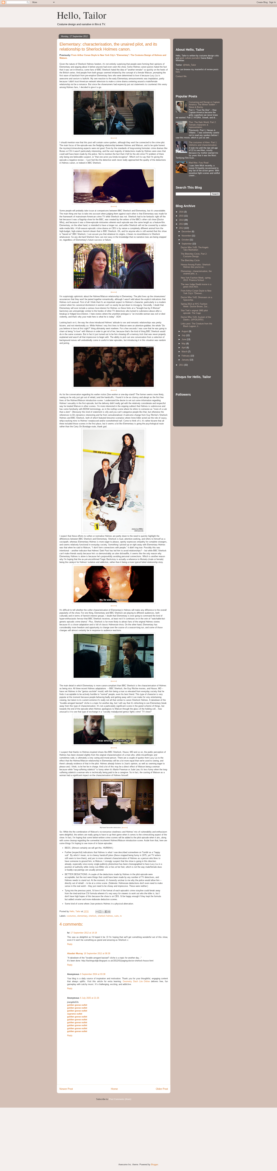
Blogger (154, 1164)
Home (114, 1089)
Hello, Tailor (81, 15)
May (184, 343)
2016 (181, 212)
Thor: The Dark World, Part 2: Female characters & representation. (202, 124)
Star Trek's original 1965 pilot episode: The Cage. (194, 311)
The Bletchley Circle (190, 260)
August (185, 331)
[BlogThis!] (100, 911)
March (185, 351)
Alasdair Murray (75, 953)
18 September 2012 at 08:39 (97, 953)
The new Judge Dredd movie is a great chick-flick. (196, 285)
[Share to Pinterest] (109, 911)
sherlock (93, 916)
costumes (71, 916)
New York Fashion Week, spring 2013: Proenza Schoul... (195, 279)
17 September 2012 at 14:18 (84, 933)
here (178, 72)
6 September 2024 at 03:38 (92, 974)
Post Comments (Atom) (120, 1099)
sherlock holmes (105, 916)
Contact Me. (181, 76)
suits (116, 916)
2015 (181, 216)
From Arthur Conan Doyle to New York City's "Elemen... (196, 292)
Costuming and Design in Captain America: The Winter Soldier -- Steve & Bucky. (204, 104)
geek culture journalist (190, 58)
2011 (181, 365)
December (187, 231)
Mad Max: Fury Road (198, 162)
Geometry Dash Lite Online (136, 981)
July (184, 335)
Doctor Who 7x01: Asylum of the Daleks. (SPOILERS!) (196, 318)
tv (121, 916)
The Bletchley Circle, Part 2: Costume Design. (194, 255)
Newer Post (66, 1089)
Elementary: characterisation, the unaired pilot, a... (196, 272)
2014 (181, 220)
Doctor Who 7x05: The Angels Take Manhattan (195, 248)
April (184, 347)
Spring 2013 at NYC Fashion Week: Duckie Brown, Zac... (195, 305)
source (113, 138)
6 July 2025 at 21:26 (89, 998)
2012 (181, 228)
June (184, 339)
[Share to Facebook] (106, 911)
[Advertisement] (81, 1133)
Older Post (162, 1089)
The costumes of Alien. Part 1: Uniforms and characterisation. (203, 143)
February (186, 356)
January (186, 360)
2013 (181, 224)
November (187, 235)
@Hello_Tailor (189, 65)
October (186, 240)
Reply (69, 944)
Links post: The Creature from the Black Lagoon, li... (196, 324)
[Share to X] (103, 911)
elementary (82, 916)
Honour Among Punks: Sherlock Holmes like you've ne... (195, 265)
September (187, 244)
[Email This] (97, 911)
